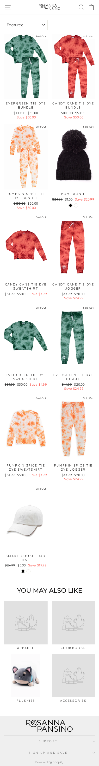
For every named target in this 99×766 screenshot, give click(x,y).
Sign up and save (48, 752)
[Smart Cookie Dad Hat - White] (28, 571)
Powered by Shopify (49, 762)
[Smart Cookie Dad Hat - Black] (23, 571)
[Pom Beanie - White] (76, 205)
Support (48, 741)
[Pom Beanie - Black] (70, 205)
